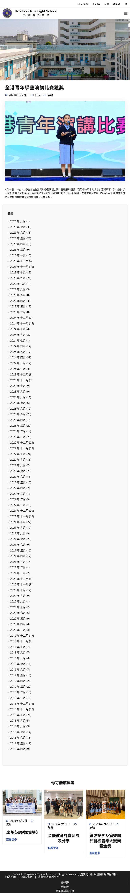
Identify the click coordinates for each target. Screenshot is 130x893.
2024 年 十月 (18, 329)
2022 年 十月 (18, 454)
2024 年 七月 (18, 340)
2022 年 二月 (18, 499)
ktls (37, 95)
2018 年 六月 (18, 737)
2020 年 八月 (18, 601)
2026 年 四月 (18, 244)
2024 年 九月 (18, 335)
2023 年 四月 (18, 420)
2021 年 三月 (18, 562)
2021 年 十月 (18, 522)
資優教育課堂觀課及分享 (63, 838)
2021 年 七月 (18, 539)
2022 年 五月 (18, 482)
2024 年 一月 (18, 369)
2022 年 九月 (18, 459)
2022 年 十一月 (19, 448)
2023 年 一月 (18, 437)
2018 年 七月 (18, 732)
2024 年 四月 (18, 357)
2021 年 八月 (18, 533)
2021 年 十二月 (19, 510)
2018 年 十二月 (19, 704)
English (117, 3)
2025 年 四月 (18, 301)
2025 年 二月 (18, 312)
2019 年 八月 (18, 658)
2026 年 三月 (18, 249)
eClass (96, 3)
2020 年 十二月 (19, 579)
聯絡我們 (65, 886)
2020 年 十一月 (19, 584)
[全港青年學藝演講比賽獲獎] (65, 142)
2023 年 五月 (18, 414)
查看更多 (11, 839)
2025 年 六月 (18, 289)
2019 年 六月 (18, 669)
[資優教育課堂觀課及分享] (63, 804)
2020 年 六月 (18, 613)
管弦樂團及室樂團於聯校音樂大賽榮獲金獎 (105, 840)
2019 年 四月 (18, 681)
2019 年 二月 (18, 692)
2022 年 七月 (18, 471)
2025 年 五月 (18, 295)
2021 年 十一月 (19, 516)
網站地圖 (65, 882)
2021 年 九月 (18, 528)
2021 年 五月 (18, 550)
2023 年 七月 (18, 403)
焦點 (50, 95)
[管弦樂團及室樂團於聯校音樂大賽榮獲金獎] (105, 804)
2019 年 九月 (18, 652)
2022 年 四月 (18, 488)
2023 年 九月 (18, 391)
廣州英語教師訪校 (22, 832)
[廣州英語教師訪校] (22, 802)
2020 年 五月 (18, 618)
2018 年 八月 (18, 726)
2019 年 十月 (18, 647)
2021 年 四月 (18, 556)
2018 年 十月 (18, 715)
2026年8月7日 (18, 821)
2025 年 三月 (18, 306)
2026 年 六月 (18, 232)
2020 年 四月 (18, 624)
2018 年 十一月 (19, 709)
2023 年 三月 (18, 425)
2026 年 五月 (18, 238)
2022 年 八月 (18, 465)
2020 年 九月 (18, 596)
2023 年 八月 (18, 397)
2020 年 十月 (18, 590)
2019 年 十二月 (19, 635)
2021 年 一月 (18, 573)
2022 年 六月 (18, 477)
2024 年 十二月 (19, 318)
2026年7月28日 (60, 824)
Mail (106, 3)
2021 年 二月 (18, 567)
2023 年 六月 (18, 408)
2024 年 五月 (18, 352)
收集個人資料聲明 (65, 890)
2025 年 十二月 (19, 261)
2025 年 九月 (18, 278)
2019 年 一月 (18, 698)
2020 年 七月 (18, 607)
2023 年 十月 (18, 386)
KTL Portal (83, 3)
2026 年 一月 (18, 255)
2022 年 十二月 (19, 442)
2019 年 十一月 (19, 641)
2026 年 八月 (18, 221)
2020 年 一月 (18, 630)
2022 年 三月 (18, 494)
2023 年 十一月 (19, 380)
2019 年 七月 (18, 664)
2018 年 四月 (18, 749)
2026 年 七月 (18, 227)
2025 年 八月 (18, 284)
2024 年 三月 (18, 363)
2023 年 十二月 (19, 374)
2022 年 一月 (18, 505)
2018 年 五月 (18, 743)
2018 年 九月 (18, 720)
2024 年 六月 (18, 346)
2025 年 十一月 (19, 267)
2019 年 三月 (18, 686)
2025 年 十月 (18, 272)
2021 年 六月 (18, 545)
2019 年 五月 (18, 675)
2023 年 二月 (18, 431)
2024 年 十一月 (19, 323)
